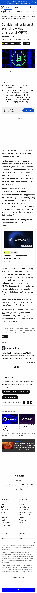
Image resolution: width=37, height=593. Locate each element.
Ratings (21, 522)
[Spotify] (32, 485)
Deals (3, 504)
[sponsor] (7, 445)
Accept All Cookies (18, 590)
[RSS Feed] (21, 489)
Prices (21, 502)
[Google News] (16, 489)
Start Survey (28, 110)
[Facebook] (18, 485)
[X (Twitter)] (5, 485)
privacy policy (28, 569)
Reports (3, 536)
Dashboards (23, 499)
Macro (3, 512)
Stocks (21, 517)
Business (4, 502)
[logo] (2, 7)
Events (21, 538)
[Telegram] (23, 485)
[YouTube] (27, 485)
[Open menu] (34, 7)
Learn (3, 538)
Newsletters (23, 536)
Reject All (18, 584)
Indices (21, 504)
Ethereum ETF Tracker (26, 515)
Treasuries (22, 520)
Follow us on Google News (16, 391)
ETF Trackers (23, 509)
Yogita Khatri (9, 37)
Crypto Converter (25, 507)
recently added (17, 299)
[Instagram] (14, 485)
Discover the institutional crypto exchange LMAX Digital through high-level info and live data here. (18, 2)
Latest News (5, 499)
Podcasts (22, 533)
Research (4, 533)
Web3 (3, 520)
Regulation (4, 517)
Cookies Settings (18, 577)
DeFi (2, 507)
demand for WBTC (21, 203)
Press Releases (6, 525)
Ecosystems (5, 509)
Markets (3, 515)
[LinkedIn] (9, 485)
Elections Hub (5, 522)
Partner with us (10, 397)
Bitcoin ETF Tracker (25, 512)
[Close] (34, 542)
